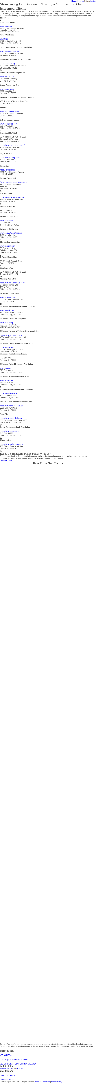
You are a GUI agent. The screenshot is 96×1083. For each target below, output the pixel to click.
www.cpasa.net (6, 221)
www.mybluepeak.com (9, 111)
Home (73, 1)
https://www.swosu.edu (9, 393)
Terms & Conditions (42, 1082)
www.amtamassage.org (9, 51)
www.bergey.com (7, 89)
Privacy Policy (56, 1082)
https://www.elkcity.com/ (10, 158)
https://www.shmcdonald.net (11, 406)
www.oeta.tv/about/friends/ (11, 233)
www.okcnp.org (6, 323)
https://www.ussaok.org (9, 431)
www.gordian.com (7, 246)
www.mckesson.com (8, 297)
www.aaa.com (6, 27)
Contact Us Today (6, 460)
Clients (87, 1)
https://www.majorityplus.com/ (12, 145)
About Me (80, 1)
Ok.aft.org (4, 39)
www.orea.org (5, 368)
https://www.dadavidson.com (12, 197)
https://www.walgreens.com (11, 444)
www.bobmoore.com (8, 124)
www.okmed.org (6, 380)
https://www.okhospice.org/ (11, 335)
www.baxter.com (7, 77)
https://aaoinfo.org (7, 64)
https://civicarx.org (7, 170)
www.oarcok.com (7, 310)
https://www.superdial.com (11, 418)
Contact (93, 1)
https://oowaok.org (7, 347)
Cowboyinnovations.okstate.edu (13, 182)
